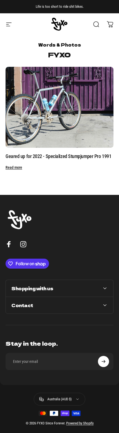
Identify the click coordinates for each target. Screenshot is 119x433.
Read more (14, 167)
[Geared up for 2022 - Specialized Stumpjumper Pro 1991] (59, 107)
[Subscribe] (103, 361)
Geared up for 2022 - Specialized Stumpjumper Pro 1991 (58, 156)
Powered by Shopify (80, 423)
